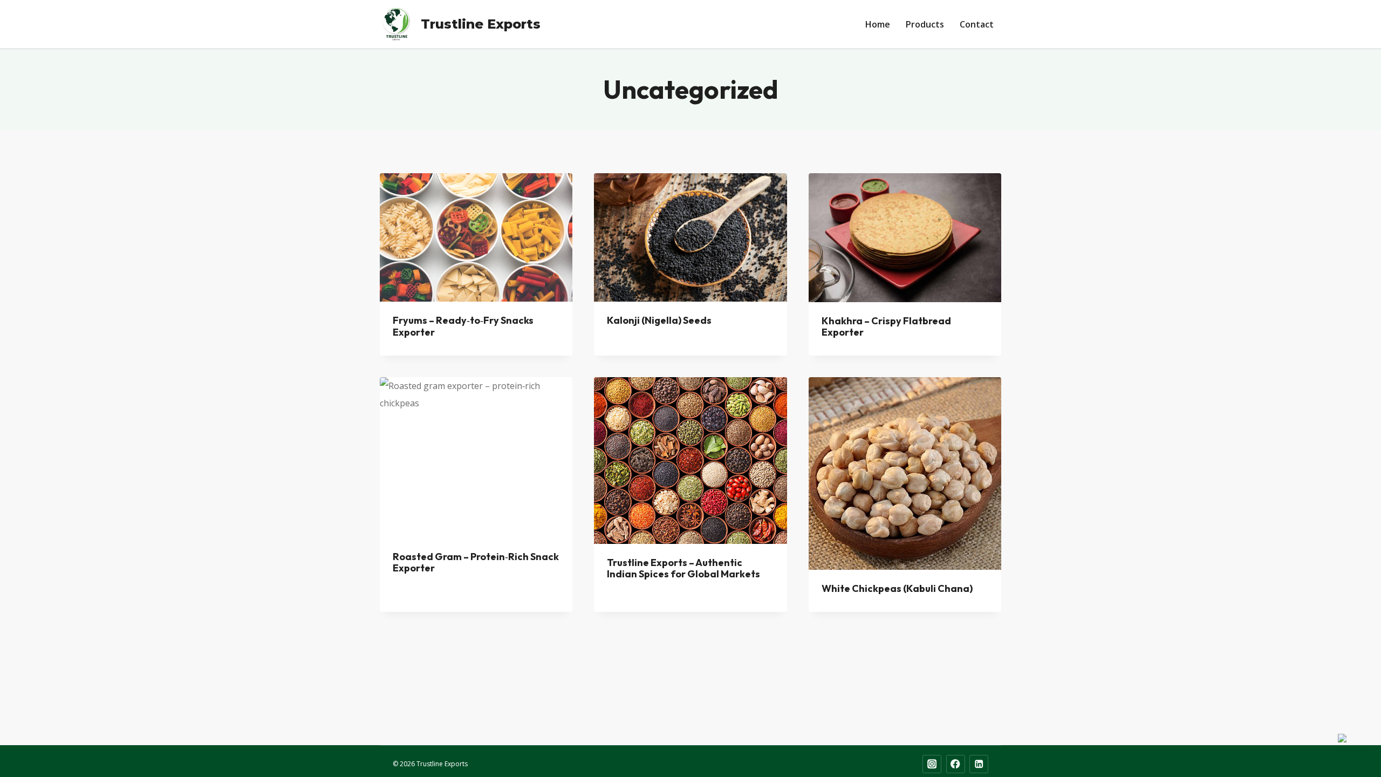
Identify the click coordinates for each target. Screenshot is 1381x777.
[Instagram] (931, 764)
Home (877, 24)
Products (925, 24)
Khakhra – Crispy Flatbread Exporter (886, 327)
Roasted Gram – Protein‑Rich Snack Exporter (476, 562)
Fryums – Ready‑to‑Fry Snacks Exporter (463, 326)
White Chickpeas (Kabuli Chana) (897, 588)
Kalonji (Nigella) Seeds (659, 320)
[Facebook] (955, 764)
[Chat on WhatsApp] (1354, 750)
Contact (977, 24)
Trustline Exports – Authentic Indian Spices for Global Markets (683, 568)
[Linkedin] (978, 764)
